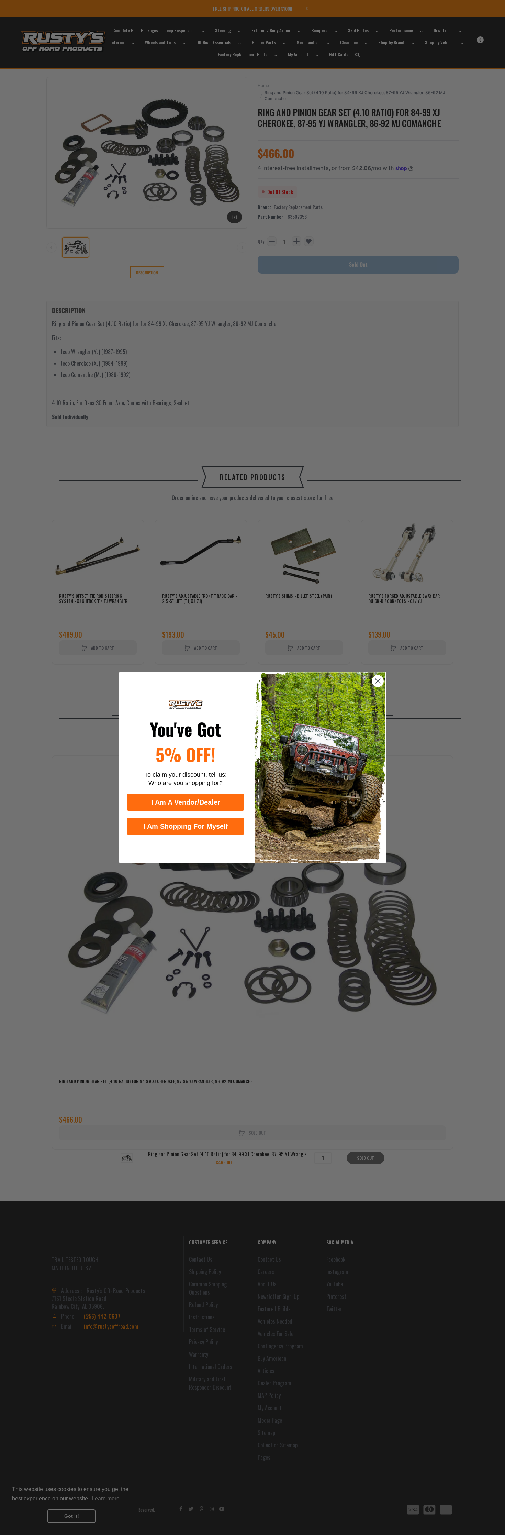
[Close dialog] (378, 681)
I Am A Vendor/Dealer (185, 802)
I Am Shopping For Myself (185, 826)
